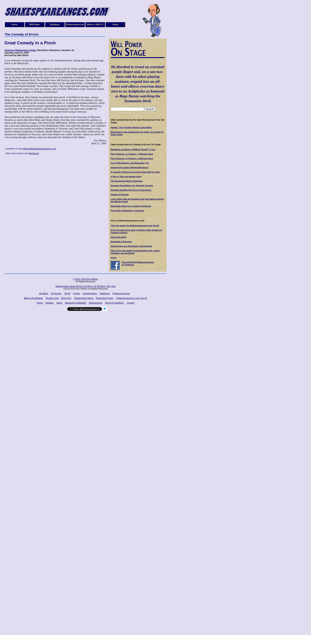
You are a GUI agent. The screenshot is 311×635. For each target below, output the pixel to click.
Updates (49, 303)
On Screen (56, 293)
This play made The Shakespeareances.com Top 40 (135, 225)
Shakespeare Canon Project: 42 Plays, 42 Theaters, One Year (85, 286)
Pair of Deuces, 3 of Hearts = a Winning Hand (132, 154)
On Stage (43, 293)
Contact (130, 303)
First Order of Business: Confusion (127, 211)
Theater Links (52, 298)
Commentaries (90, 293)
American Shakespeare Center (20, 50)
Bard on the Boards (33, 298)
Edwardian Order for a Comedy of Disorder (131, 206)
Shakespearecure (75, 24)
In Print (76, 293)
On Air (67, 293)
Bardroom (34, 153)
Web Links (66, 298)
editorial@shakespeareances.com (39, 148)
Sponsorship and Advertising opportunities (131, 246)
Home (15, 24)
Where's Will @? (95, 24)
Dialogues (55, 24)
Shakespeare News (84, 298)
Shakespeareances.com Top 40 (131, 298)
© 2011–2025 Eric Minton (85, 279)
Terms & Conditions (114, 303)
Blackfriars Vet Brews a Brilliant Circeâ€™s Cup (133, 149)
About (115, 24)
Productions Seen (104, 298)
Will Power (34, 24)
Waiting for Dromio (120, 194)
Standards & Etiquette (121, 242)
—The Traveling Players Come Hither (131, 127)
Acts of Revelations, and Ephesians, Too (130, 163)
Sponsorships (95, 303)
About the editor (118, 237)
